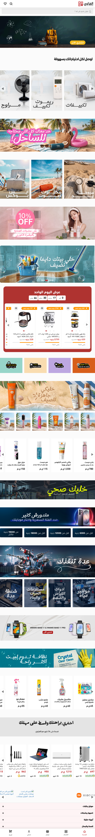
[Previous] (3, 89)
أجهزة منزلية (88, 819)
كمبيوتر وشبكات (87, 812)
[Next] (92, 89)
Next (87, 325)
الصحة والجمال (87, 826)
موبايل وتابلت (88, 806)
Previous (8, 325)
